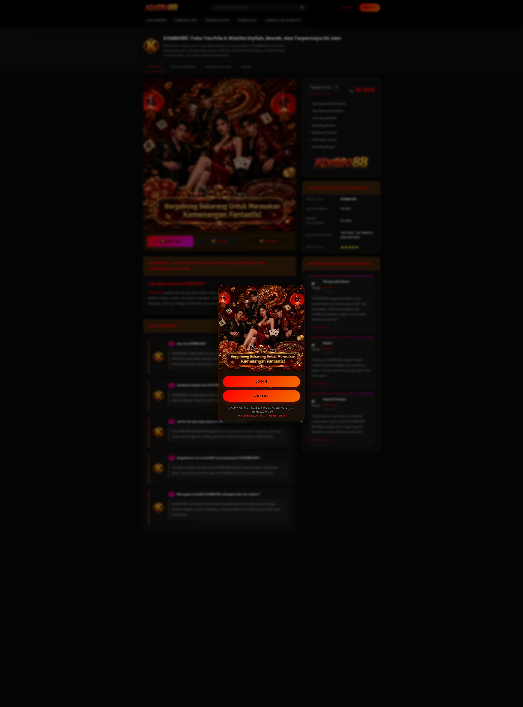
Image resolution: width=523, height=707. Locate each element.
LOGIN (261, 381)
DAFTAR (261, 396)
